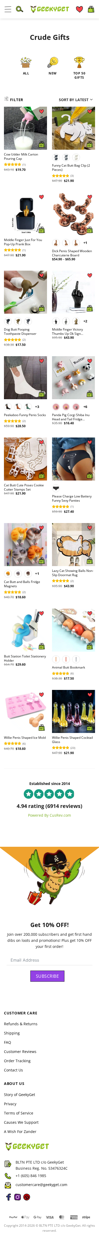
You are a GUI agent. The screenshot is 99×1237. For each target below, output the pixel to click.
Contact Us (13, 1070)
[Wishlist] (79, 9)
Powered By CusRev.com (49, 815)
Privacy (10, 1103)
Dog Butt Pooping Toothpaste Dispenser (20, 331)
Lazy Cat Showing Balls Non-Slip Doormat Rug (72, 573)
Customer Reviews (20, 1051)
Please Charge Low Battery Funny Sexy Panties (72, 498)
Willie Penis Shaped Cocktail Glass (72, 740)
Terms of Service (18, 1112)
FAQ (7, 1042)
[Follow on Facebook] (8, 1200)
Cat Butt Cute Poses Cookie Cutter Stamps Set (24, 487)
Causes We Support (21, 1122)
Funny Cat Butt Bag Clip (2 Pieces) (71, 167)
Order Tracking (17, 1060)
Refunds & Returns (20, 1023)
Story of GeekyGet (19, 1094)
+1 (85, 242)
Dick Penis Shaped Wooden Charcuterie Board (72, 253)
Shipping (12, 1033)
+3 (37, 406)
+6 (85, 406)
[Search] (19, 9)
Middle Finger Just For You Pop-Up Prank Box (23, 242)
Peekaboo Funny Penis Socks (25, 415)
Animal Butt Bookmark (68, 667)
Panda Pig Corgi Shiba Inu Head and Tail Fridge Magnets (70, 417)
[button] (8, 9)
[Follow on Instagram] (17, 1200)
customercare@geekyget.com (41, 1184)
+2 (85, 321)
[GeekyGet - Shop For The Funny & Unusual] (49, 9)
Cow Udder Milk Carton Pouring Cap (21, 156)
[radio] (56, 157)
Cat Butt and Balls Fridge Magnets (22, 584)
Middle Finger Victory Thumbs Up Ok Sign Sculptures (67, 331)
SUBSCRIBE (47, 976)
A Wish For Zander (20, 1131)
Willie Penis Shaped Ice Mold (25, 738)
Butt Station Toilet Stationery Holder (25, 658)
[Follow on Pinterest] (27, 1200)
